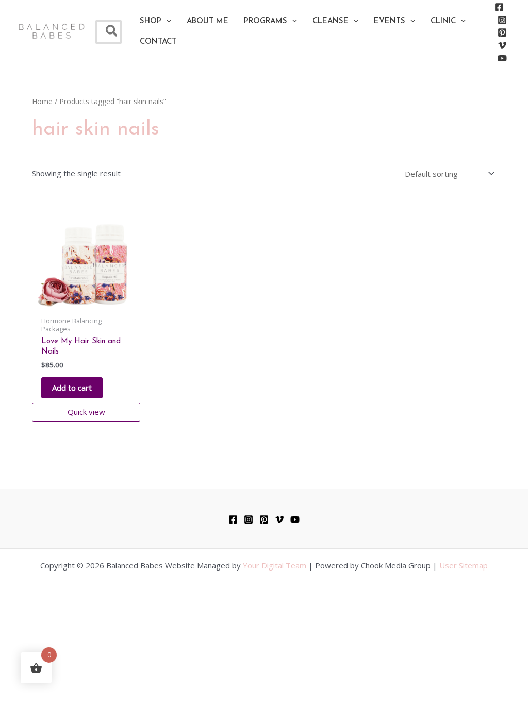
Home (42, 101)
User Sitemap (463, 565)
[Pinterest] (502, 32)
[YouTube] (502, 58)
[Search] (112, 32)
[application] (166, 21)
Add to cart (72, 387)
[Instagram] (502, 20)
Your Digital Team (274, 565)
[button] (155, 21)
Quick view (86, 412)
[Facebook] (499, 7)
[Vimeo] (502, 45)
